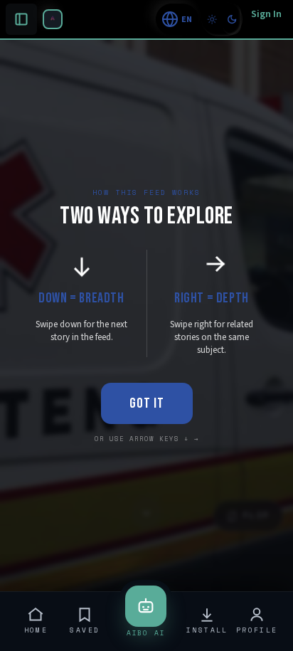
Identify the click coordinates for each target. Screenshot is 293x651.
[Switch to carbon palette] (232, 19)
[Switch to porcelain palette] (212, 19)
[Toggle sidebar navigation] (53, 19)
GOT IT (146, 403)
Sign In (266, 13)
